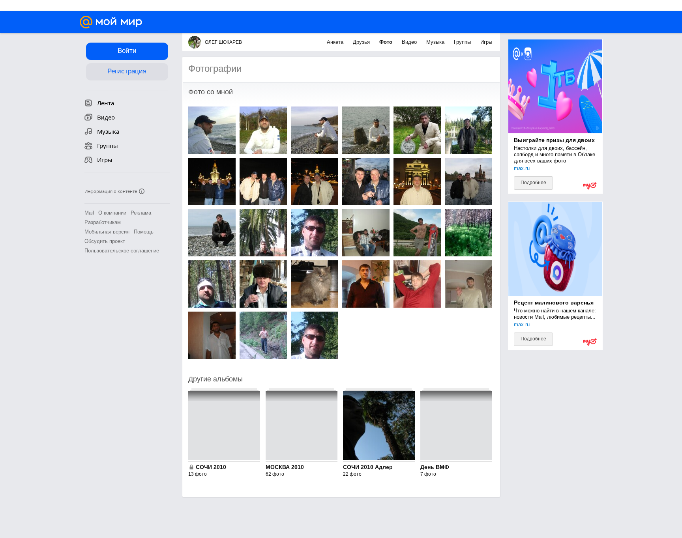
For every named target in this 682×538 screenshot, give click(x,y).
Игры (486, 42)
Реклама (141, 213)
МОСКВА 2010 (285, 467)
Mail (89, 213)
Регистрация (126, 71)
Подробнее (533, 182)
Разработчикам (102, 222)
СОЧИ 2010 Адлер (368, 467)
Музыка (436, 42)
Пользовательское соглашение (121, 251)
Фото (386, 42)
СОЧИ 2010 (211, 467)
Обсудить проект (104, 241)
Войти (127, 50)
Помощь (144, 232)
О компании (112, 213)
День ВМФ (434, 467)
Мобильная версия (106, 232)
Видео (410, 42)
